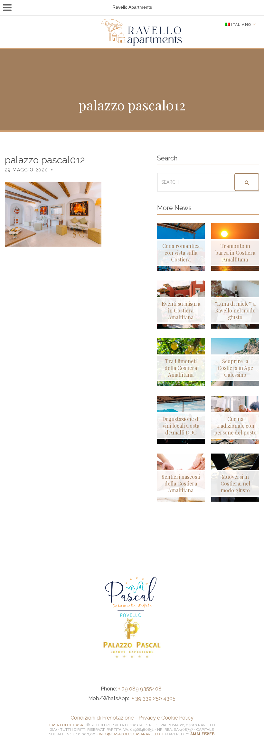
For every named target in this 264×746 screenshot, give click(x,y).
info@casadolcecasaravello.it (131, 734)
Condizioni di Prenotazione (102, 718)
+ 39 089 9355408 (140, 689)
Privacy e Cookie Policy (165, 718)
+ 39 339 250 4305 (153, 698)
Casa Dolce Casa (66, 725)
